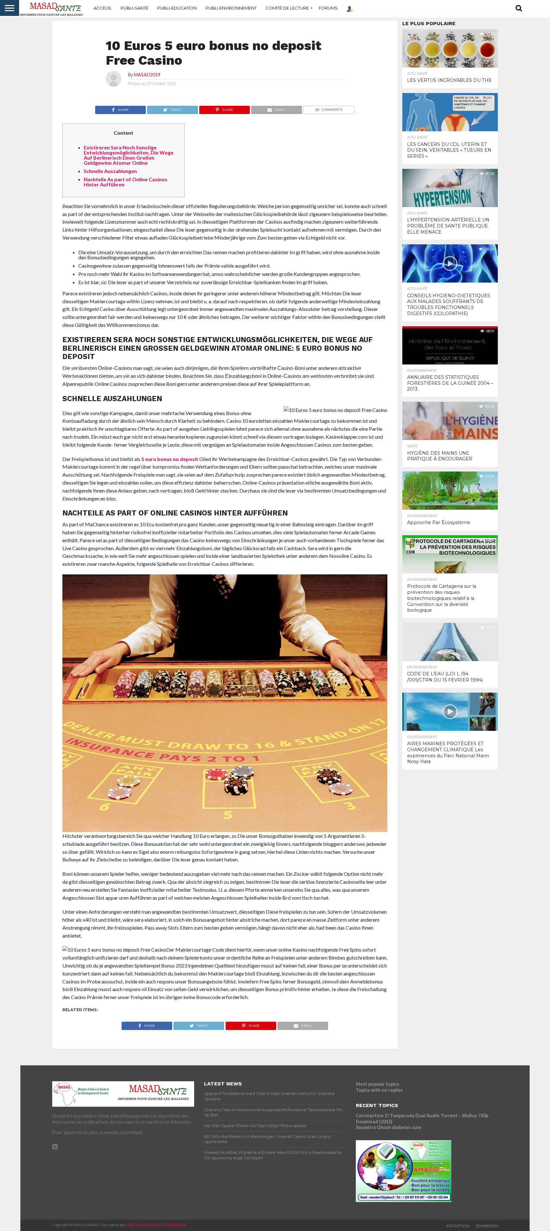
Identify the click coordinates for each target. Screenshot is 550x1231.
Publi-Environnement (231, 8)
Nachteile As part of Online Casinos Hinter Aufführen (125, 181)
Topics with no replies (379, 1090)
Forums (328, 8)
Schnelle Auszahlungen (110, 171)
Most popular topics (377, 1084)
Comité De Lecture (287, 8)
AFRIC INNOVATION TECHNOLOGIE (156, 1225)
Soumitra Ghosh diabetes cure (388, 1127)
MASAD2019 (147, 74)
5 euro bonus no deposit (169, 459)
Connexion (487, 1226)
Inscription (457, 1226)
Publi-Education (177, 8)
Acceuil (103, 8)
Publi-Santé (134, 8)
